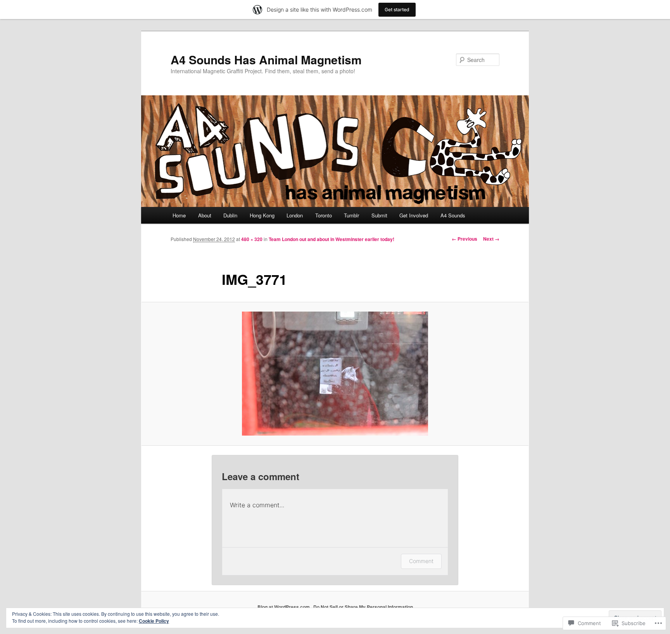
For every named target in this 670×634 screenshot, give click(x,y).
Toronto (323, 215)
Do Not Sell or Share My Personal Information (363, 606)
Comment (421, 561)
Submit (379, 215)
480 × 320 (251, 239)
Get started (397, 9)
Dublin (230, 215)
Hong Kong (262, 215)
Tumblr (351, 215)
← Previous (464, 238)
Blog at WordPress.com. (284, 606)
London (295, 215)
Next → (491, 238)
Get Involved (413, 215)
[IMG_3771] (335, 374)
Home (179, 215)
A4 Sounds (452, 215)
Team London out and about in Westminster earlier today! (331, 239)
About (204, 215)
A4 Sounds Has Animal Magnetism (266, 59)
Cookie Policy (154, 620)
